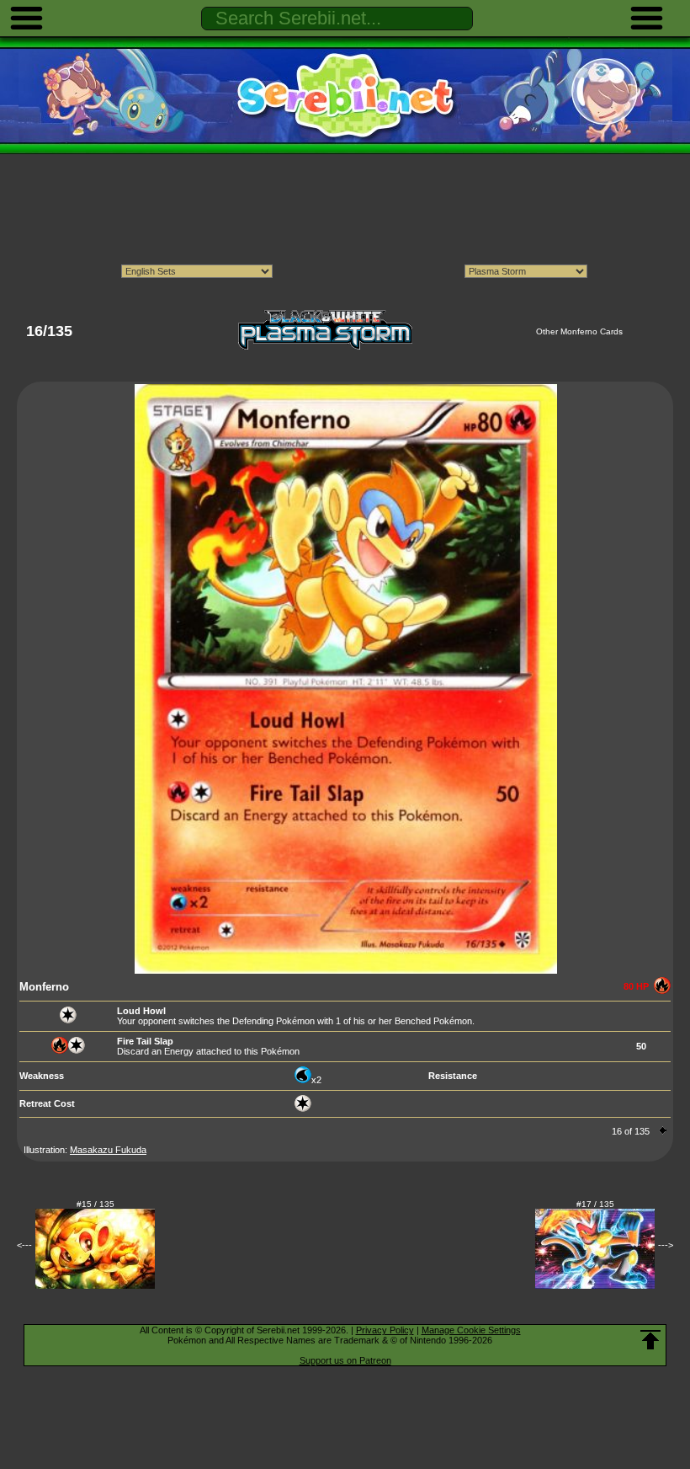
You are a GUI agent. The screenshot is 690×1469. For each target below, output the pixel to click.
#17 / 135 (595, 1204)
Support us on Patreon (345, 1360)
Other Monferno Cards (579, 331)
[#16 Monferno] (346, 970)
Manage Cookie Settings (471, 1330)
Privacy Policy (385, 1330)
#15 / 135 (95, 1204)
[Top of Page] (650, 1340)
